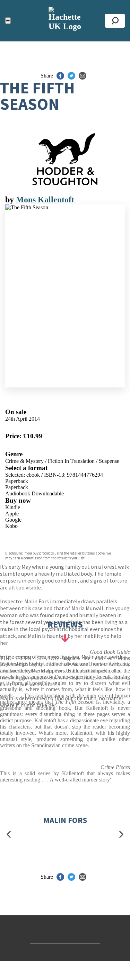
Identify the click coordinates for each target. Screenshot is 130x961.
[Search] (115, 21)
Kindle (12, 507)
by (10, 199)
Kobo (11, 526)
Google (13, 520)
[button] (8, 834)
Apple (12, 513)
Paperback (16, 481)
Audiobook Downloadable (34, 493)
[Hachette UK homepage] (65, 20)
